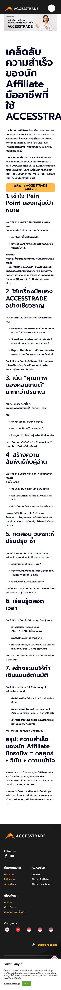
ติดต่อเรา (8, 902)
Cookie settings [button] (12, 983)
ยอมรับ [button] (26, 983)
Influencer (10, 879)
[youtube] (12, 856)
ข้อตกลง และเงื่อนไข (14, 912)
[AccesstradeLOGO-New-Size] (21, 6)
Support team (47, 945)
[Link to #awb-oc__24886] (51, 8)
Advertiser (10, 884)
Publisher (9, 874)
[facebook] (6, 856)
